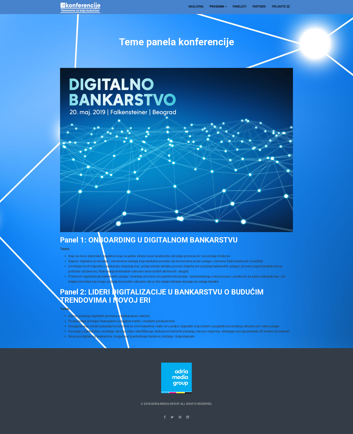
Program (217, 6)
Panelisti (239, 6)
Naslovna (196, 6)
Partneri (259, 6)
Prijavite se (281, 6)
